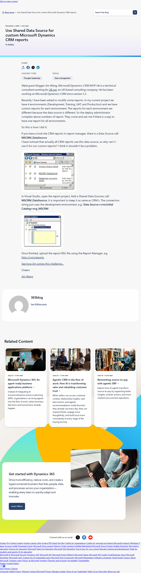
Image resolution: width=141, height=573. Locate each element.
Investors (43, 560)
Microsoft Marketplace (84, 558)
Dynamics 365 (33, 555)
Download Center (25, 546)
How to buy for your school (87, 549)
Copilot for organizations (75, 543)
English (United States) (9, 563)
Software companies (102, 558)
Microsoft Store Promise (102, 546)
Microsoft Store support (43, 546)
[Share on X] (33, 67)
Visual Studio (117, 558)
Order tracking (67, 546)
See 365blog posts (39, 304)
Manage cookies (59, 571)
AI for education (25, 552)
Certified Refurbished (83, 546)
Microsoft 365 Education (64, 549)
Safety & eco (93, 571)
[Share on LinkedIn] (38, 67)
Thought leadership (32, 78)
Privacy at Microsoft (30, 560)
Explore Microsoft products (118, 543)
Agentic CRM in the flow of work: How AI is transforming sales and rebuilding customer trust (70, 385)
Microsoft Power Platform (63, 555)
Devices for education (18, 549)
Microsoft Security (19, 555)
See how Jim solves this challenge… (42, 263)
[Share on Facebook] (28, 67)
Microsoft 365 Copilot (98, 555)
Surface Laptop (16, 543)
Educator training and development (114, 549)
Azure (123, 555)
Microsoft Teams (81, 555)
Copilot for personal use (96, 543)
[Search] (135, 12)
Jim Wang (27, 276)
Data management (62, 78)
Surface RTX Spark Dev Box (53, 543)
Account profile (11, 546)
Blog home (9, 12)
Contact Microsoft (37, 571)
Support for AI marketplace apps (37, 558)
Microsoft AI (5, 555)
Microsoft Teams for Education (41, 549)
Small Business (114, 555)
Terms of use (71, 571)
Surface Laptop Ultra (32, 543)
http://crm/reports (32, 257)
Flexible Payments (120, 546)
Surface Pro (5, 543)
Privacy (48, 571)
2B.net (53, 89)
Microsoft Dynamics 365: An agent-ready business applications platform (24, 383)
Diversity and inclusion (57, 560)
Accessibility (72, 560)
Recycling (103, 571)
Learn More (17, 506)
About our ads (114, 571)
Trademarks (82, 571)
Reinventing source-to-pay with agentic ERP (112, 381)
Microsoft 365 (46, 555)
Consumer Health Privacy (10, 571)
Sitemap (25, 571)
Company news (15, 560)
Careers (127, 558)
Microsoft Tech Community (62, 558)
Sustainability (83, 560)
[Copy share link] (23, 67)
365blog (11, 44)
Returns (57, 546)
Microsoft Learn (15, 558)
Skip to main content (9, 1)
